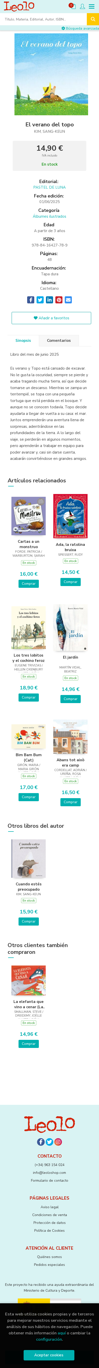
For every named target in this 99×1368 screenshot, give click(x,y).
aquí (62, 1333)
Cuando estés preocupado (29, 887)
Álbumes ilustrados (49, 216)
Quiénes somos (49, 1256)
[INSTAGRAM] (58, 1142)
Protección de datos (50, 1222)
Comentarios (59, 340)
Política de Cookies (49, 1230)
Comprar (29, 583)
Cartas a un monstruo (28, 544)
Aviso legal (50, 1207)
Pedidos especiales (49, 1264)
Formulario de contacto (49, 1180)
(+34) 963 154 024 (49, 1164)
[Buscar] (93, 19)
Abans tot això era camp (70, 762)
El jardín (70, 657)
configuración (49, 1339)
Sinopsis (23, 340)
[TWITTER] (49, 1142)
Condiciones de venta (49, 1215)
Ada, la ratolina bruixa (70, 547)
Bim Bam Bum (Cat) (29, 757)
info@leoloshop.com (49, 1172)
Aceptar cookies (48, 1355)
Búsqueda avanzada (82, 28)
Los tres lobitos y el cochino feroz (28, 658)
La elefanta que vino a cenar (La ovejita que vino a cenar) (28, 1004)
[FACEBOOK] (41, 1142)
